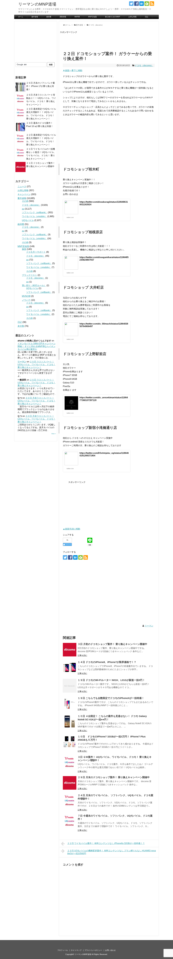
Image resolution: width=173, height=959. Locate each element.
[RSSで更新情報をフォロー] (152, 3)
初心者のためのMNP (112, 17)
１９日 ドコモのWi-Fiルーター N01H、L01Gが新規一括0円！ (111, 680)
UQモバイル (28, 220)
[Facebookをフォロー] (136, 3)
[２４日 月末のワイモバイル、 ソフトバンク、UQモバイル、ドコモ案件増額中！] (69, 801)
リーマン (149, 626)
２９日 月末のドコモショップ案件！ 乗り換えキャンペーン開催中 (114, 777)
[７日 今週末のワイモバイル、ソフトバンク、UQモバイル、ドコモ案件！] (69, 821)
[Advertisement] (109, 40)
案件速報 (34, 17)
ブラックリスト (29, 275)
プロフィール (62, 950)
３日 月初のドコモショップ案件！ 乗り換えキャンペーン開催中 (112, 644)
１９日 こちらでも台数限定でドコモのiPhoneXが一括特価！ (111, 698)
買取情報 (63, 17)
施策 (24, 249)
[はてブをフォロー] (141, 3)
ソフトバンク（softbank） (34, 212)
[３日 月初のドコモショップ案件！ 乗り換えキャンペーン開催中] (69, 649)
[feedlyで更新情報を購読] (146, 3)
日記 (146, 17)
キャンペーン (24, 194)
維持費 (48, 17)
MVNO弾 (26, 296)
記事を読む (82, 655)
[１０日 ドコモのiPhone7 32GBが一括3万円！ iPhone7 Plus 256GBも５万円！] (69, 742)
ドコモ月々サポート (36, 252)
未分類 (21, 326)
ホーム (20, 17)
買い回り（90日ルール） (34, 285)
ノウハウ (26, 300)
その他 (25, 201)
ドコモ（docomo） (144, 65)
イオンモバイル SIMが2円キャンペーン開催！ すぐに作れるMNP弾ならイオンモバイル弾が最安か (37, 346)
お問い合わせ (110, 950)
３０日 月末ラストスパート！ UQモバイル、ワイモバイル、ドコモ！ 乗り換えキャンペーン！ (36, 401)
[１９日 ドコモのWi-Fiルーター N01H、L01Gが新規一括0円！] (69, 685)
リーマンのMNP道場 (37, 4)
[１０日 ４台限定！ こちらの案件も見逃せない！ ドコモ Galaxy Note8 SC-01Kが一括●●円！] (69, 721)
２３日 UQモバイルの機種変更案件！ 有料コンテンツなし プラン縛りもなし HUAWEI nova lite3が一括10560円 (111, 852)
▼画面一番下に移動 (72, 70)
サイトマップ (76, 950)
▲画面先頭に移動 (71, 529)
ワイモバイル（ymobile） (34, 216)
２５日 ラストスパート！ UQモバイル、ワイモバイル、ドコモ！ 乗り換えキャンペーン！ (36, 364)
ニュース (22, 186)
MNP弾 (77, 17)
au (23, 209)
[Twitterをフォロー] (131, 3)
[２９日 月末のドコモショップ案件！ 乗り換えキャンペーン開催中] (69, 783)
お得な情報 (132, 17)
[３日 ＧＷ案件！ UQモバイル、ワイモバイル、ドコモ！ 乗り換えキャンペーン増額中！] (69, 762)
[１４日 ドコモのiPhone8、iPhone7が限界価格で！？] (69, 667)
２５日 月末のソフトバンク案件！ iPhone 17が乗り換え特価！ (40, 86)
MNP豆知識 (92, 17)
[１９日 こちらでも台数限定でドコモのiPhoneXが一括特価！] (69, 703)
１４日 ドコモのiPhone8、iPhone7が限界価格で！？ (107, 662)
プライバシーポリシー (93, 950)
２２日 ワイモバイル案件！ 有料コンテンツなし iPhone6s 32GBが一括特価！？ (106, 843)
